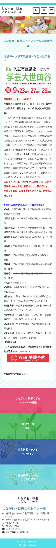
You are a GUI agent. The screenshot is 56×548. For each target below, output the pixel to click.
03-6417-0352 (12, 525)
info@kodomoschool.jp (17, 532)
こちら (24, 373)
